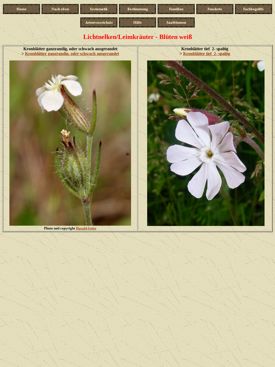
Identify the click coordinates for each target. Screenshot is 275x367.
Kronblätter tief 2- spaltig (206, 53)
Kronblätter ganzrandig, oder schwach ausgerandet (72, 53)
